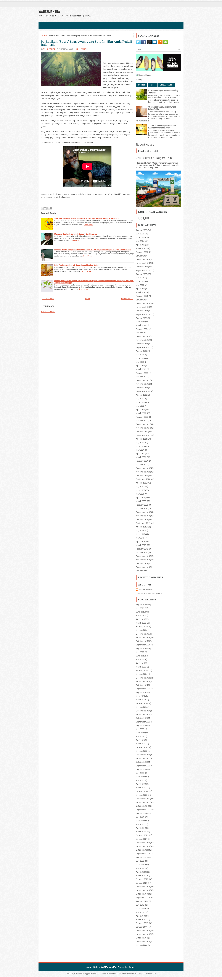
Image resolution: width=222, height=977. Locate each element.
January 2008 (141, 571)
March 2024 (141, 325)
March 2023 (141, 369)
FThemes (78, 974)
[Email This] (42, 208)
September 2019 (143, 523)
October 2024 (142, 311)
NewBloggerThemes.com (145, 974)
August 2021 (141, 439)
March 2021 (141, 457)
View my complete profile (149, 594)
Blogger (132, 967)
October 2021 (142, 431)
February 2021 (142, 461)
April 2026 (140, 245)
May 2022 (140, 406)
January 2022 (141, 420)
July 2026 (140, 234)
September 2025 (143, 270)
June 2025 (140, 281)
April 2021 (140, 453)
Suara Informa (49, 49)
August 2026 (141, 230)
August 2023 (141, 351)
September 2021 (143, 435)
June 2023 (140, 358)
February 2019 (142, 549)
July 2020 (140, 486)
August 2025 (141, 274)
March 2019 (141, 545)
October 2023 (142, 344)
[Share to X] (47, 208)
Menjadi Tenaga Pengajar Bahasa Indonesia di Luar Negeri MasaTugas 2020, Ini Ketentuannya (92, 249)
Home (44, 35)
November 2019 (143, 516)
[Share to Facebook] (50, 208)
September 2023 (143, 347)
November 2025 (143, 263)
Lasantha (102, 974)
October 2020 (142, 475)
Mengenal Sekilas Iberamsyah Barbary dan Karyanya (75, 234)
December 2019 (143, 512)
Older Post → (127, 298)
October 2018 (142, 563)
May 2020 (140, 494)
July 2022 (140, 398)
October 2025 (142, 267)
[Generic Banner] (143, 75)
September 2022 (143, 391)
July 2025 (140, 278)
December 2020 (143, 468)
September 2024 (143, 314)
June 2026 (140, 237)
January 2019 (141, 552)
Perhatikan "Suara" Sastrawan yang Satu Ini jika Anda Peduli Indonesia (86, 43)
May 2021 (140, 450)
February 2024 (142, 329)
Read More (88, 225)
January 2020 (141, 508)
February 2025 (142, 296)
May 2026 (140, 241)
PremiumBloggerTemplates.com (120, 974)
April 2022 (140, 409)
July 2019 (140, 530)
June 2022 (140, 402)
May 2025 (140, 285)
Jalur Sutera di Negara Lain (154, 158)
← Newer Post (48, 298)
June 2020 (140, 490)
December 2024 (143, 303)
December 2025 (143, 259)
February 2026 (142, 252)
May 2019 (140, 538)
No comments (82, 49)
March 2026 (141, 248)
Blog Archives (166, 85)
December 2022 (143, 380)
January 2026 (141, 256)
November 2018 (143, 560)
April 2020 (140, 497)
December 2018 (143, 556)
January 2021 (141, 464)
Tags (152, 85)
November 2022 (143, 384)
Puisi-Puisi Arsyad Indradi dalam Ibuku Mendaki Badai (76, 265)
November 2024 (143, 307)
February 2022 (142, 417)
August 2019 (141, 527)
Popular (141, 85)
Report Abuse (145, 144)
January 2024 (141, 333)
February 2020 (142, 505)
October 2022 (142, 388)
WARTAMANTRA (49, 11)
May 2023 (140, 362)
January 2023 (141, 377)
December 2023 (143, 336)
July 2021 (140, 442)
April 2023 (140, 365)
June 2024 (140, 322)
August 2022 (141, 395)
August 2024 (141, 318)
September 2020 (143, 479)
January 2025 (141, 300)
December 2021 (143, 424)
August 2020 (141, 483)
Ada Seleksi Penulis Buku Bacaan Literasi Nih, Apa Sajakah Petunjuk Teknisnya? (86, 218)
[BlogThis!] (45, 208)
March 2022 (141, 413)
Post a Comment (48, 311)
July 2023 (140, 354)
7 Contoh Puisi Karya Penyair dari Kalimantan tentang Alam (162, 126)
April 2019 (140, 541)
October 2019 (142, 519)
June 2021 (140, 446)
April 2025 (140, 289)
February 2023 (142, 373)
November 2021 (143, 428)
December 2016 (143, 567)
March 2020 (141, 501)
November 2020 (143, 472)
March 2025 (141, 292)
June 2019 (140, 534)
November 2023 (143, 340)
